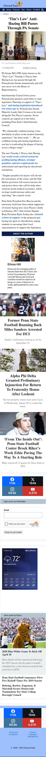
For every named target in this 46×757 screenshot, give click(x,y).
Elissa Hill (9, 68)
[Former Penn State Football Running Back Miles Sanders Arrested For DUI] (23, 315)
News (8, 10)
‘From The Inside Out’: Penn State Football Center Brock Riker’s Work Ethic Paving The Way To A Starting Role (23, 448)
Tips (23, 10)
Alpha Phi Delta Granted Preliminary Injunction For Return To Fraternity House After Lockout (23, 385)
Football (36, 10)
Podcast (16, 10)
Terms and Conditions (13, 733)
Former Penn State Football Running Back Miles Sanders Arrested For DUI (23, 327)
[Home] (13, 6)
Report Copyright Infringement (33, 734)
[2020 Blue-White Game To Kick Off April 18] (23, 649)
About (28, 10)
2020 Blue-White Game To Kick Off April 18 (22, 652)
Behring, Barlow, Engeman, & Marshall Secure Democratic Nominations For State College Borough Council (19, 690)
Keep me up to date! (13, 532)
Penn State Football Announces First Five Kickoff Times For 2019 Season (22, 678)
